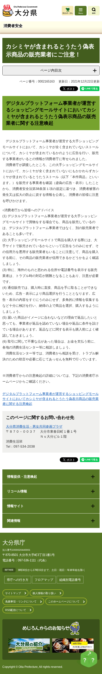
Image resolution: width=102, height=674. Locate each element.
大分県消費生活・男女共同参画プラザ (34, 426)
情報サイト (15, 506)
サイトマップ (13, 593)
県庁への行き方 (17, 580)
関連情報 (13, 521)
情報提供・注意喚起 (22, 476)
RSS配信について (15, 610)
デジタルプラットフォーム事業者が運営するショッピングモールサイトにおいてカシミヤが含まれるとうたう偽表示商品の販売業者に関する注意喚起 (50, 399)
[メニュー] (81, 10)
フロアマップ (44, 580)
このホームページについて (63, 601)
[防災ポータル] (68, 10)
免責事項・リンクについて (21, 601)
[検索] (94, 10)
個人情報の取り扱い (44, 593)
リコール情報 (17, 491)
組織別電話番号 (70, 580)
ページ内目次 (51, 70)
